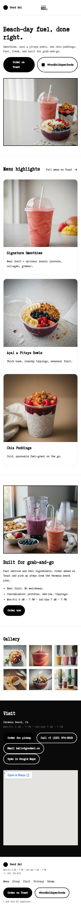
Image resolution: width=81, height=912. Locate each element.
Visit (26, 881)
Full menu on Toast (59, 169)
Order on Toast (19, 64)
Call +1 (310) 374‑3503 (57, 738)
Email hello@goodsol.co (23, 748)
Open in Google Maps (21, 759)
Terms (50, 881)
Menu (6, 881)
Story (16, 881)
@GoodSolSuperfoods (60, 64)
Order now (14, 610)
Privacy (39, 881)
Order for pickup (19, 738)
